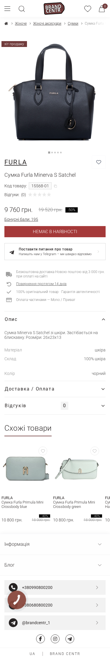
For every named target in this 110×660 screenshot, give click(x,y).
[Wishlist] (42, 451)
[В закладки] (99, 162)
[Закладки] (87, 8)
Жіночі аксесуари (47, 23)
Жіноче (21, 23)
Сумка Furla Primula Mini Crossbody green (74, 504)
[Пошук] (21, 8)
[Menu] (9, 8)
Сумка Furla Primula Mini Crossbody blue (22, 504)
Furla (15, 162)
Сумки (73, 23)
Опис (11, 319)
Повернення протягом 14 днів (41, 284)
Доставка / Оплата (30, 389)
